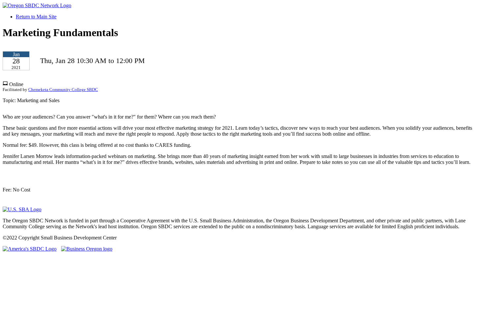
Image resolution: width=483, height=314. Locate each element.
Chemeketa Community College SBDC (63, 89)
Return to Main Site (36, 16)
